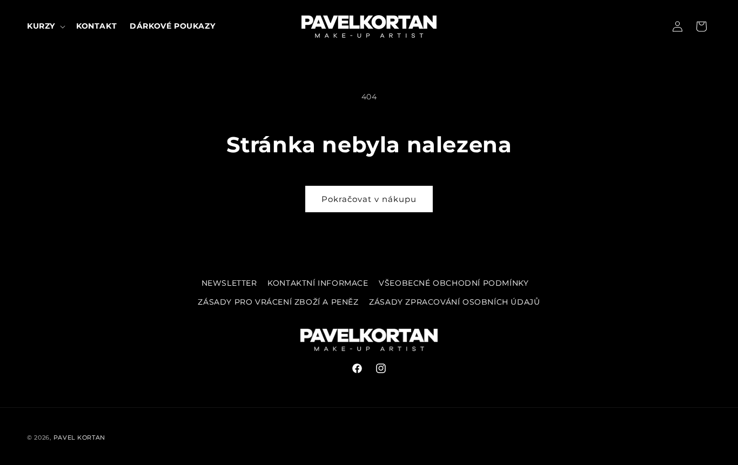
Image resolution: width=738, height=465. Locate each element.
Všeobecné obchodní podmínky (453, 283)
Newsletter (229, 283)
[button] (45, 26)
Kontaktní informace (317, 283)
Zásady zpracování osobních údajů (454, 302)
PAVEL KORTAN (79, 437)
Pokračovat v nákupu (369, 199)
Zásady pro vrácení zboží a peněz (278, 302)
